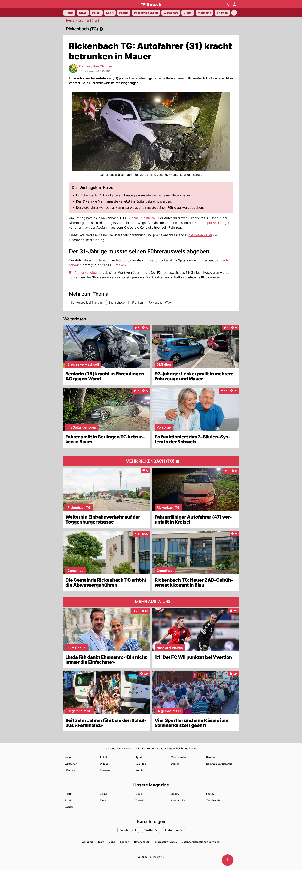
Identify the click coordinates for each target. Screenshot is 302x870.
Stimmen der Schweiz (219, 763)
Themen (105, 770)
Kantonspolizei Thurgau (95, 66)
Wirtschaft (71, 763)
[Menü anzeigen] (236, 4)
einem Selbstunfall (142, 218)
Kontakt (124, 841)
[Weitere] (234, 13)
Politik (104, 757)
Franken (120, 265)
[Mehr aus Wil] (151, 602)
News (68, 757)
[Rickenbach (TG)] (151, 29)
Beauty (69, 806)
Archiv (139, 770)
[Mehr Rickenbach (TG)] (151, 461)
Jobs (112, 841)
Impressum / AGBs (165, 841)
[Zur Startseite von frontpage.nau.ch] (151, 4)
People (210, 757)
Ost (80, 20)
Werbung (87, 841)
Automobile (178, 800)
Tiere (103, 800)
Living (103, 793)
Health (68, 793)
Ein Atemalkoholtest (84, 272)
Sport (138, 757)
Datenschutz (142, 841)
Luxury (175, 793)
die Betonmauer (200, 235)
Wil (89, 20)
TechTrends (213, 800)
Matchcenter (178, 757)
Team (101, 841)
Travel (139, 800)
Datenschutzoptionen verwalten (201, 841)
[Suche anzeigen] (229, 4)
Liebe (138, 793)
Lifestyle (70, 770)
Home (70, 20)
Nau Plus (140, 763)
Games (175, 763)
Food (68, 800)
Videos (104, 763)
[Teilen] (227, 860)
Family (210, 793)
